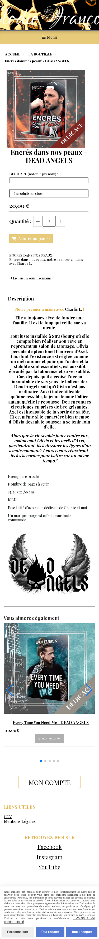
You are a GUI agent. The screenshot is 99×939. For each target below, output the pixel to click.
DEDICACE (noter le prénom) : (33, 174)
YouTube (49, 866)
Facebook (49, 846)
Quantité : (20, 221)
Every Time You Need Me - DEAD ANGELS (51, 722)
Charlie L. (73, 309)
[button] (41, 761)
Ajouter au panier (49, 738)
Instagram (49, 856)
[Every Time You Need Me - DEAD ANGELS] (49, 668)
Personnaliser (17, 932)
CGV (8, 816)
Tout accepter (82, 932)
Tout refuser (50, 932)
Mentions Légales (20, 821)
